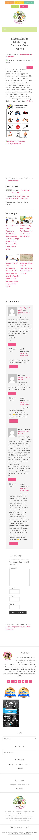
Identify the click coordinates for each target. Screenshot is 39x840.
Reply (11, 344)
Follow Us (19, 768)
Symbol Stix (23, 198)
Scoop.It (23, 6)
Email (12, 596)
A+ (31, 68)
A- (28, 68)
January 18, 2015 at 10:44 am (24, 355)
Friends (13, 827)
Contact (26, 827)
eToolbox (29, 101)
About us (19, 827)
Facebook (10, 3)
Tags (19, 733)
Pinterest (19, 3)
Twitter (15, 6)
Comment (13, 568)
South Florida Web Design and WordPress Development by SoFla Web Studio (22, 832)
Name (12, 588)
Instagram (29, 3)
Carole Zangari (24, 54)
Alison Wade (20, 196)
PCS (16, 198)
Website (12, 604)
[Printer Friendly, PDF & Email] (9, 190)
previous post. (13, 180)
